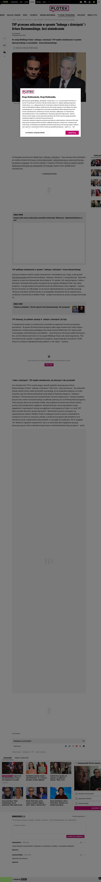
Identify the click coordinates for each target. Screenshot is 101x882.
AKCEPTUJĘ (72, 133)
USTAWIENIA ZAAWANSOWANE (35, 132)
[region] (50, 112)
